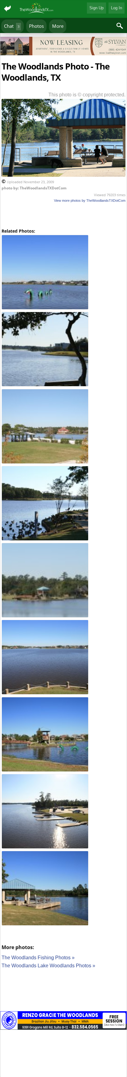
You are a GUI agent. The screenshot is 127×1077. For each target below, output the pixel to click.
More (57, 26)
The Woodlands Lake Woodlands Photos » (48, 965)
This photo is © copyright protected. (86, 94)
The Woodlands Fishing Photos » (38, 957)
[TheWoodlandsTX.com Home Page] (36, 9)
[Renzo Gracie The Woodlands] (63, 1021)
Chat (11, 26)
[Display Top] (63, 34)
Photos (36, 26)
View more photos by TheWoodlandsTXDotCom (89, 200)
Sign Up (96, 8)
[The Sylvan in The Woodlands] (63, 47)
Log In (116, 8)
